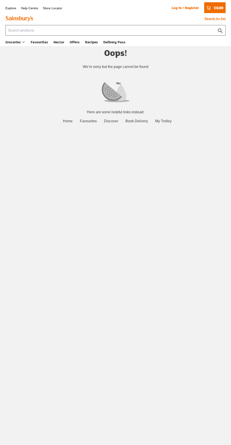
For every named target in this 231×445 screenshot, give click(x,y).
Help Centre (29, 8)
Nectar (58, 41)
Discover (111, 121)
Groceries (13, 41)
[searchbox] (115, 30)
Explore (10, 8)
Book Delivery (136, 121)
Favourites (39, 41)
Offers (75, 41)
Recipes (91, 41)
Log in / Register (185, 7)
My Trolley (163, 121)
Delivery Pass (114, 42)
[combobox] (115, 30)
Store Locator (52, 8)
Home (68, 121)
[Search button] (220, 29)
